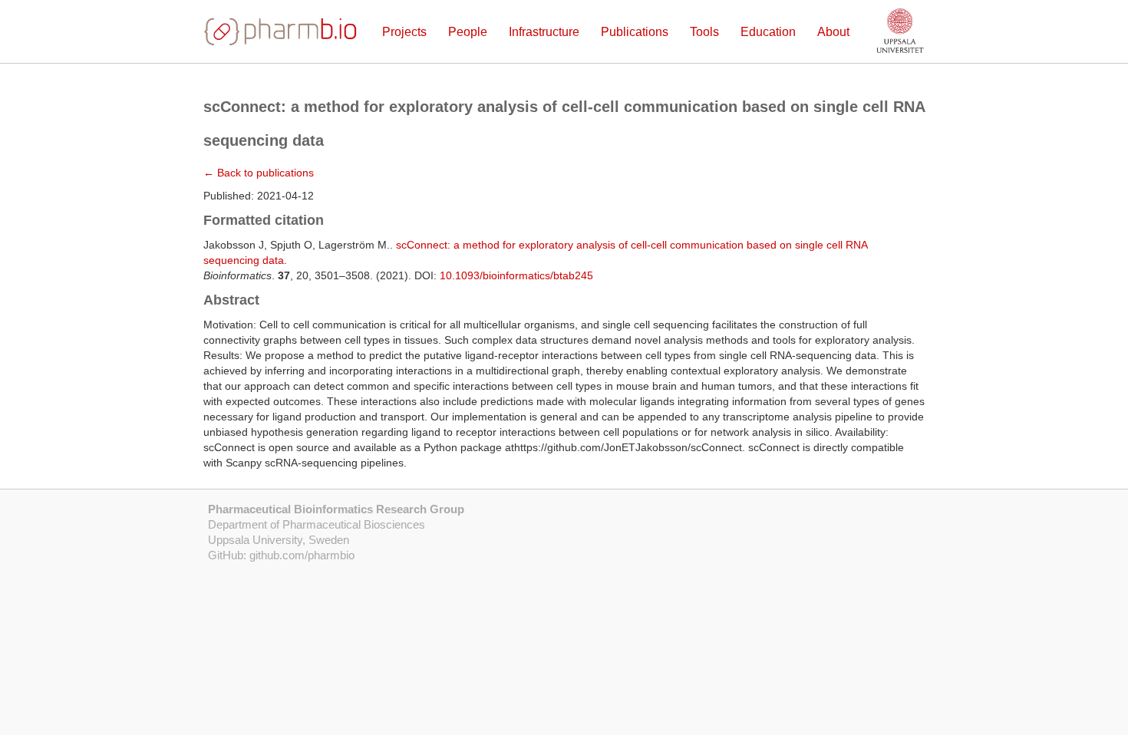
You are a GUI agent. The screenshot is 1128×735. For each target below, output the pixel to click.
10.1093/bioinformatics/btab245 (516, 275)
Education (768, 31)
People (467, 31)
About (833, 31)
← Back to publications (258, 172)
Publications (634, 31)
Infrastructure (544, 31)
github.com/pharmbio (302, 555)
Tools (704, 31)
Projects (404, 31)
